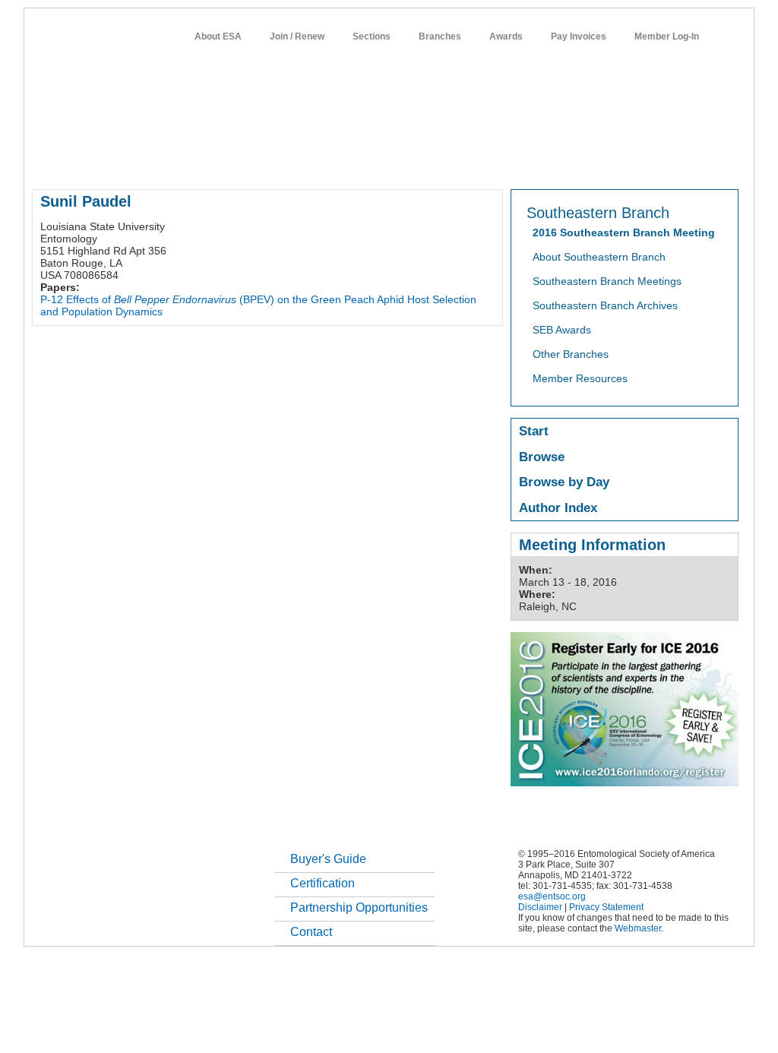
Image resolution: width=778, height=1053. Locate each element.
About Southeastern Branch (599, 257)
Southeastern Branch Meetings (607, 281)
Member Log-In (666, 36)
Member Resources (580, 378)
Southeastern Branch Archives (605, 305)
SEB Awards (562, 330)
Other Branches (571, 354)
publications (351, 162)
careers (538, 162)
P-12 (51, 299)
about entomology (112, 162)
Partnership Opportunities (359, 907)
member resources (209, 162)
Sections (372, 36)
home (45, 162)
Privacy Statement (606, 907)
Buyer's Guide (328, 858)
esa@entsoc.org (552, 896)
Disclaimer (540, 907)
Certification (322, 883)
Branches (440, 36)
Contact (311, 931)
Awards (506, 36)
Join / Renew (297, 36)
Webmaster (638, 928)
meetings (288, 162)
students (485, 162)
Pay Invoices (578, 36)
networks (592, 162)
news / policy (422, 162)
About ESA (218, 36)
